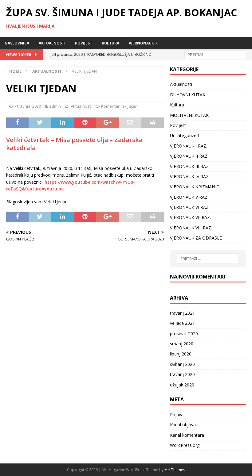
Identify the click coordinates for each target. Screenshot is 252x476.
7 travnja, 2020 (27, 106)
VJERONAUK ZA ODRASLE (196, 238)
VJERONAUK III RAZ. (190, 166)
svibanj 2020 (182, 364)
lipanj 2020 (180, 354)
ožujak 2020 (182, 385)
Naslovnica (17, 43)
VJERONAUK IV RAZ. (190, 176)
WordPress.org (184, 445)
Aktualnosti (52, 43)
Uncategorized (184, 135)
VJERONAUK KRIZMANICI (195, 187)
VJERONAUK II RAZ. (189, 156)
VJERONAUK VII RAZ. (190, 217)
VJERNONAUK (141, 43)
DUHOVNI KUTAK (187, 95)
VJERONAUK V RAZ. (189, 197)
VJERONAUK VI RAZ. (190, 207)
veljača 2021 (182, 323)
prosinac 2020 (184, 333)
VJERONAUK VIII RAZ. (191, 228)
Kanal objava (183, 425)
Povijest (83, 43)
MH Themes (174, 469)
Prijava (176, 414)
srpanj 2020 (181, 344)
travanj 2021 (182, 313)
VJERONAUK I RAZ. (188, 146)
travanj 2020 (182, 374)
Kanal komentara (187, 435)
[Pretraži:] (215, 54)
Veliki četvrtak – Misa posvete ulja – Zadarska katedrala (74, 144)
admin (55, 106)
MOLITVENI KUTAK (189, 115)
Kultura (110, 43)
